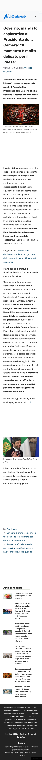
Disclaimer (21, 756)
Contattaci (21, 737)
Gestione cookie (36, 758)
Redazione (19, 753)
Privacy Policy (30, 753)
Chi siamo (9, 753)
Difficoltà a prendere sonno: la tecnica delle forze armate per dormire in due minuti (19, 537)
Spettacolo (12, 529)
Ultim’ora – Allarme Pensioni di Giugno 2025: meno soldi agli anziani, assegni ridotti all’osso (23, 692)
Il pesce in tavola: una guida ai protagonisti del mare (23, 595)
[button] (29, 16)
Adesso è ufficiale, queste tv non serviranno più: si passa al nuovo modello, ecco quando (19, 548)
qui (29, 402)
